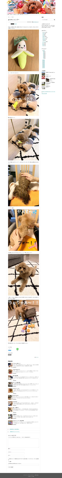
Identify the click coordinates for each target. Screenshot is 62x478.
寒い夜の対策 (15, 375)
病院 (43, 44)
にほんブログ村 (44, 93)
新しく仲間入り (16, 407)
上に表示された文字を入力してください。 (15, 463)
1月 (43, 58)
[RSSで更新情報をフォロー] (53, 1)
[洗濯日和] (10, 416)
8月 (43, 51)
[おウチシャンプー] (10, 390)
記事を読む (14, 367)
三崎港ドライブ (48, 76)
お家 (18, 14)
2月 (43, 57)
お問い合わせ (21, 14)
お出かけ (11, 14)
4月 (43, 55)
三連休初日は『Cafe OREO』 (14, 429)
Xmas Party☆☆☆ (16, 369)
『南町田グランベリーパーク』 (15, 431)
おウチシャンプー (16, 388)
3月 (43, 56)
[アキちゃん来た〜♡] (10, 365)
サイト (9, 455)
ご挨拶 (8, 14)
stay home (15, 401)
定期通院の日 (48, 86)
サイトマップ (26, 14)
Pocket (15, 23)
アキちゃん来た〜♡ (16, 363)
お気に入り (15, 14)
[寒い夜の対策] (10, 377)
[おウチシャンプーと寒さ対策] (10, 422)
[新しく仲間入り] (10, 409)
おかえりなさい (16, 395)
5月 (43, 54)
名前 (9, 448)
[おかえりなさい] (10, 397)
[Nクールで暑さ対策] (10, 384)
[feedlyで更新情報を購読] (51, 1)
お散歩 (43, 36)
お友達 (43, 33)
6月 (43, 53)
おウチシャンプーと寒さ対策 (18, 420)
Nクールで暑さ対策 (16, 382)
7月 (43, 52)
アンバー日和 (32, 476)
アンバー (37, 357)
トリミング (44, 41)
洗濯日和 (14, 414)
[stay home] (10, 403)
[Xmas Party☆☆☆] (10, 371)
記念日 (43, 45)
